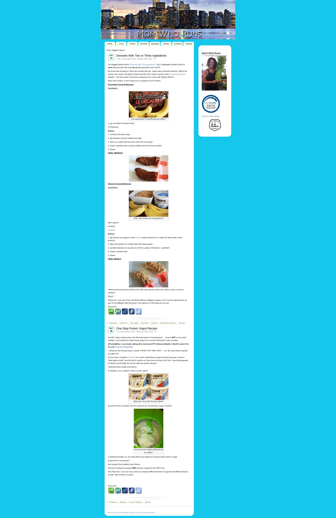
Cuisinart (132, 357)
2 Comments (123, 332)
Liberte (138, 237)
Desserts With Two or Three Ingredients (141, 55)
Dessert (123, 502)
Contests (177, 44)
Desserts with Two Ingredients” (143, 64)
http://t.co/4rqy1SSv (124, 347)
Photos (166, 44)
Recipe (182, 323)
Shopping (155, 44)
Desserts (144, 323)
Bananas (113, 323)
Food (121, 44)
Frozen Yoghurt (135, 502)
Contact (189, 44)
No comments (124, 59)
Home (109, 44)
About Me (152, 512)
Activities (143, 44)
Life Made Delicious (177, 74)
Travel (132, 44)
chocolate (134, 323)
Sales (132, 512)
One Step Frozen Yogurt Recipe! (136, 328)
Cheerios (111, 230)
